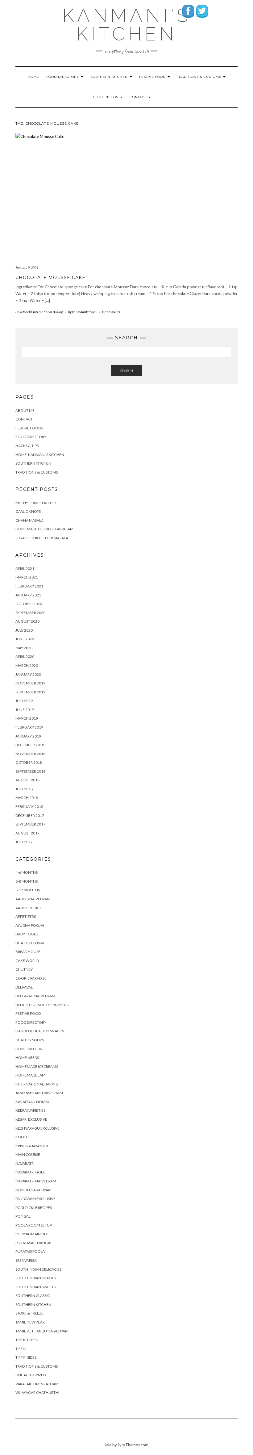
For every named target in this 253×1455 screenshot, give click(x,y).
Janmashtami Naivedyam (39, 1092)
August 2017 (27, 833)
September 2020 (30, 612)
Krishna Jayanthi (31, 1146)
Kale (107, 1444)
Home (33, 77)
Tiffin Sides (25, 1357)
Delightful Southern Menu (42, 1004)
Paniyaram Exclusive (35, 1198)
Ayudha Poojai (29, 925)
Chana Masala (29, 520)
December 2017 (29, 815)
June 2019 (24, 709)
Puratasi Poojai (30, 1251)
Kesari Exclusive (31, 1119)
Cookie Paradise (31, 978)
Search (126, 371)
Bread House (27, 951)
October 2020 (28, 603)
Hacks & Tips (27, 445)
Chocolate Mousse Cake (50, 277)
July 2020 (24, 630)
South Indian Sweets (35, 1287)
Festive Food (153, 77)
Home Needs (106, 97)
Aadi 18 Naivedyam (32, 899)
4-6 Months (26, 872)
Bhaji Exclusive (30, 943)
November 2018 (30, 753)
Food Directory (63, 77)
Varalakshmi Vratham (37, 1384)
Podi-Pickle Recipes (33, 1207)
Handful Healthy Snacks (39, 1031)
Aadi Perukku (28, 907)
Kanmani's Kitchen (126, 25)
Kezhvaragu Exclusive (37, 1128)
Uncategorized (30, 1375)
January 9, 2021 (26, 267)
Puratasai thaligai (33, 1242)
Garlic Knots (28, 511)
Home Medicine (30, 1049)
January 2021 (28, 595)
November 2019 (30, 683)
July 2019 (24, 700)
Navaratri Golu (30, 1172)
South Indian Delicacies (38, 1269)
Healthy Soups (29, 1040)
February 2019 (29, 727)
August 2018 (27, 780)
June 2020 (24, 639)
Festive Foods (29, 428)
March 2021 (26, 577)
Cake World (23, 312)
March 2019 (26, 718)
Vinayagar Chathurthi (37, 1392)
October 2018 (28, 762)
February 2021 (29, 586)
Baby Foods (26, 934)
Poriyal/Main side (32, 1233)
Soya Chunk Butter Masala (41, 538)
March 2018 (26, 797)
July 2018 (24, 789)
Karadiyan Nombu (33, 1101)
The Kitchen (27, 1339)
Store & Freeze (29, 1313)
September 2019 (30, 692)
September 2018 (30, 771)
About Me (25, 410)
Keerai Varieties (30, 1110)
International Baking (48, 312)
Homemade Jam (30, 1075)
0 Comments (111, 312)
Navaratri (25, 1163)
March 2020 (26, 665)
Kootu (22, 1137)
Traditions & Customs (199, 77)
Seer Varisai (26, 1260)
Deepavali (24, 987)
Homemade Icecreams (36, 1066)
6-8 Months (26, 881)
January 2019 (28, 736)
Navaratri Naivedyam (35, 1181)
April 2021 (24, 568)
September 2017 (30, 824)
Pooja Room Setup (33, 1225)
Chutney (24, 969)
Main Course (27, 1154)
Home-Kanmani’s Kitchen (39, 454)
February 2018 (29, 806)
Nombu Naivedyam (33, 1190)
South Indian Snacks (35, 1278)
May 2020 (23, 648)
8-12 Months (27, 890)
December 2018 (29, 744)
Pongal (23, 1216)
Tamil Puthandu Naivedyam (41, 1331)
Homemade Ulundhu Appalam (44, 529)
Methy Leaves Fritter (35, 502)
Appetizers (25, 916)
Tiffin (21, 1348)
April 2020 (24, 656)
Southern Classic (32, 1295)
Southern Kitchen (109, 77)
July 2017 (24, 841)
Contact (138, 97)
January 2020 (28, 674)
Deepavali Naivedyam (35, 995)
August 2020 (27, 621)
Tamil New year (30, 1322)
